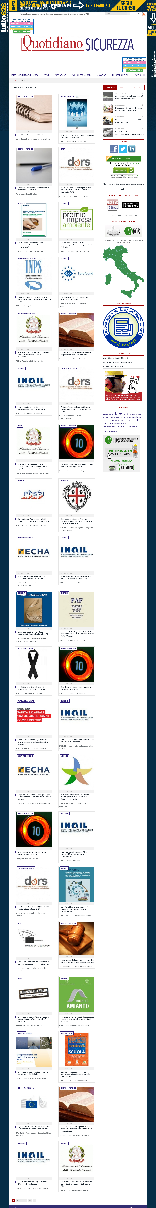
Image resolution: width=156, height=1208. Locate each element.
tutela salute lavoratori (110, 431)
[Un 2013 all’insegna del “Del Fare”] (34, 112)
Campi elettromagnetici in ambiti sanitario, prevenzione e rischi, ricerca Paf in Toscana (77, 633)
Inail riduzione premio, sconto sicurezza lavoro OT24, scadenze (31, 408)
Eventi (46, 75)
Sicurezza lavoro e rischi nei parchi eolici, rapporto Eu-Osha (33, 1073)
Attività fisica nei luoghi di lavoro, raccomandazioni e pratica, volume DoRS (76, 409)
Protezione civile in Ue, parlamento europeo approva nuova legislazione (33, 963)
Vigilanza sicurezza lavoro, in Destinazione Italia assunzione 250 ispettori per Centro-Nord (33, 466)
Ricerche (21, 480)
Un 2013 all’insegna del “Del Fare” (32, 135)
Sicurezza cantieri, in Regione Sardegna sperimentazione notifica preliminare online (76, 521)
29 (30, 1201)
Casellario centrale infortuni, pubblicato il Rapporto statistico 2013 (33, 633)
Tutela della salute (69, 368)
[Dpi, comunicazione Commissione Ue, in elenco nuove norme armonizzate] (34, 1104)
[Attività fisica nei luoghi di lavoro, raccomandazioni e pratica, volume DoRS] (77, 384)
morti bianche (107, 420)
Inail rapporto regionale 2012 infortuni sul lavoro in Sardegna (77, 740)
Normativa (101, 75)
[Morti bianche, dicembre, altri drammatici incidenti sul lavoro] (34, 664)
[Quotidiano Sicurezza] (78, 44)
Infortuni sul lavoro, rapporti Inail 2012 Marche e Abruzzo (33, 1183)
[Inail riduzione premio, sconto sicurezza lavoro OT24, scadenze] (34, 384)
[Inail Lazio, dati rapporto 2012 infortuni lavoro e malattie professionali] (77, 829)
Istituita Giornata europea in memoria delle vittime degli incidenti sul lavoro (129, 133)
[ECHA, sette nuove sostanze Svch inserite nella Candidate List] (34, 554)
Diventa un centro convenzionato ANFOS (118, 362)
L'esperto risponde (25, 96)
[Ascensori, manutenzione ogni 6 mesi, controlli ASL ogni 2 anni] (77, 442)
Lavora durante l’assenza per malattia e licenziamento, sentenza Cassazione (77, 961)
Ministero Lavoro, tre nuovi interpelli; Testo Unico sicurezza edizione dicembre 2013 (34, 354)
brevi (119, 413)
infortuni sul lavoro (130, 417)
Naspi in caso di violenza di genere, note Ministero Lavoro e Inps (128, 109)
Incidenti (21, 593)
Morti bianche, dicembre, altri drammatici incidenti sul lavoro (32, 688)
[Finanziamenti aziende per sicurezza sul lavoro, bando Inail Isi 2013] (77, 554)
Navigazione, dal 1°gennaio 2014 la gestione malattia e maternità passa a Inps (34, 299)
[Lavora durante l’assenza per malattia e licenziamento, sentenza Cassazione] (77, 938)
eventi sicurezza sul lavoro (133, 414)
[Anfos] (121, 472)
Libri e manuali (66, 1033)
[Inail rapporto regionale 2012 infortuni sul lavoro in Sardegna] (77, 717)
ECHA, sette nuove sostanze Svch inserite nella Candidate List (32, 577)
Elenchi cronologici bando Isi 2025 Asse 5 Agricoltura (128, 121)
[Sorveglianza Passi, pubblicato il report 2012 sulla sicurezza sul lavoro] (34, 496)
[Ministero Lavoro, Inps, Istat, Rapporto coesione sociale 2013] (77, 112)
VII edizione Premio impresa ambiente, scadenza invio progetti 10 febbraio (76, 244)
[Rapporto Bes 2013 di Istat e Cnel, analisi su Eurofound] (77, 274)
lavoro (138, 417)
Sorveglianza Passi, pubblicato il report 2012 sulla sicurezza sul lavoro (33, 520)
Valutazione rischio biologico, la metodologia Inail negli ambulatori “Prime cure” (33, 244)
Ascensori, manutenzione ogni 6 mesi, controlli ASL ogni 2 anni (77, 465)
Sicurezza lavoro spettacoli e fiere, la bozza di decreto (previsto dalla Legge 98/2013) (34, 1019)
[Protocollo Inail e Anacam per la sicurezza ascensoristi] (34, 829)
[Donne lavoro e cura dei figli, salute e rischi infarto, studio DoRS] (34, 884)
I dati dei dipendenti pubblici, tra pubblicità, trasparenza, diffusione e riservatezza (76, 1128)
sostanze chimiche (121, 429)
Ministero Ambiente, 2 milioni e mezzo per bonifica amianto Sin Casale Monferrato (75, 796)
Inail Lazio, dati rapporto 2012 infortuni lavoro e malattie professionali (74, 854)
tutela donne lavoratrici (134, 429)
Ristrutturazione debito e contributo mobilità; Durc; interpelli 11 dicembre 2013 (77, 1184)
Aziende (64, 204)
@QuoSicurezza (135, 183)
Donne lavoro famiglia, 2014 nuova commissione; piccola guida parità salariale (33, 742)
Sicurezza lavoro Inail (27, 259)
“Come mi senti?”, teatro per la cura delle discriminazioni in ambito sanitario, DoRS (76, 189)
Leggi (20, 978)
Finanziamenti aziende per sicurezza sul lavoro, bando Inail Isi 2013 (77, 577)
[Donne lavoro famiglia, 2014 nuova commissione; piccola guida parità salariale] (34, 717)
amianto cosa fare (109, 414)
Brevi (63, 149)
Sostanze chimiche (25, 538)
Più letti (123, 87)
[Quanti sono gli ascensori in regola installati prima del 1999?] (77, 664)
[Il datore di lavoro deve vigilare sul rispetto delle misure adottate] (77, 330)
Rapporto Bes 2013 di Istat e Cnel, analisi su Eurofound (75, 298)
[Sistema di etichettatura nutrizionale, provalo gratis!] (22, 33)
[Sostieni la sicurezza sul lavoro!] (123, 401)
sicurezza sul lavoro (109, 429)
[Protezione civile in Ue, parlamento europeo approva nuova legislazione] (34, 939)
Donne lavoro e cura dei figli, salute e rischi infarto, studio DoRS (33, 907)
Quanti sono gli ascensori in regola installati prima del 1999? (76, 688)
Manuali (21, 204)
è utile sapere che (67, 96)
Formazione (60, 75)
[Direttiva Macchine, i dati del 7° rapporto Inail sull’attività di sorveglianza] (77, 884)
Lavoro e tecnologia (81, 75)
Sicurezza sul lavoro (28, 75)
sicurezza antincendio (117, 426)
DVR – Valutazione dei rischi (113, 366)
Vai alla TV (123, 189)
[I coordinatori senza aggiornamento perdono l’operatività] (34, 165)
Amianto (64, 756)
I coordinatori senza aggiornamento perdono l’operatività (33, 188)
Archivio (137, 87)
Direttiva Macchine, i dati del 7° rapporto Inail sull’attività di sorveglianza (74, 909)
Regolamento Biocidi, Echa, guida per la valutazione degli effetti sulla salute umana (34, 796)
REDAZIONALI (139, 75)
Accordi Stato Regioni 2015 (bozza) (115, 358)
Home (13, 75)
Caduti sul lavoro (25, 648)
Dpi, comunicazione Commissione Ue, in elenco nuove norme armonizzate (34, 1127)
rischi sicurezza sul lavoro (118, 424)
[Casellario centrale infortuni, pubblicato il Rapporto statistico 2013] (34, 609)
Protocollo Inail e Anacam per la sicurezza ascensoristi (32, 853)
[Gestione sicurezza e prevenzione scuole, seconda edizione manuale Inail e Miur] (77, 1049)
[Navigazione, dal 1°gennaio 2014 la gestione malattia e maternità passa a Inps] (34, 274)
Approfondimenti (119, 75)
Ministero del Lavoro (26, 314)
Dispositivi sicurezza (26, 1088)
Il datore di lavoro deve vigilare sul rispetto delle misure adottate (76, 353)
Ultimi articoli (110, 87)
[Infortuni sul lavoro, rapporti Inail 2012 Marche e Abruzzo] (34, 1159)
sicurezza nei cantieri (131, 426)
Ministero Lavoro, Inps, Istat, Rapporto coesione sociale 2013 (77, 136)
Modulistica (66, 480)
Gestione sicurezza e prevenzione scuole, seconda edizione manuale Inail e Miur (75, 1074)
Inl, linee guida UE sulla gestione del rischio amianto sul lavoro (129, 97)
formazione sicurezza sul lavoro (113, 417)
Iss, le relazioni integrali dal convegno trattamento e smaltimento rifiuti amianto (77, 1019)
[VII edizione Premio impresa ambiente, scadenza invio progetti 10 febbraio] (77, 220)
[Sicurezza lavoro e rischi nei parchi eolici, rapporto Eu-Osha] (34, 1049)
